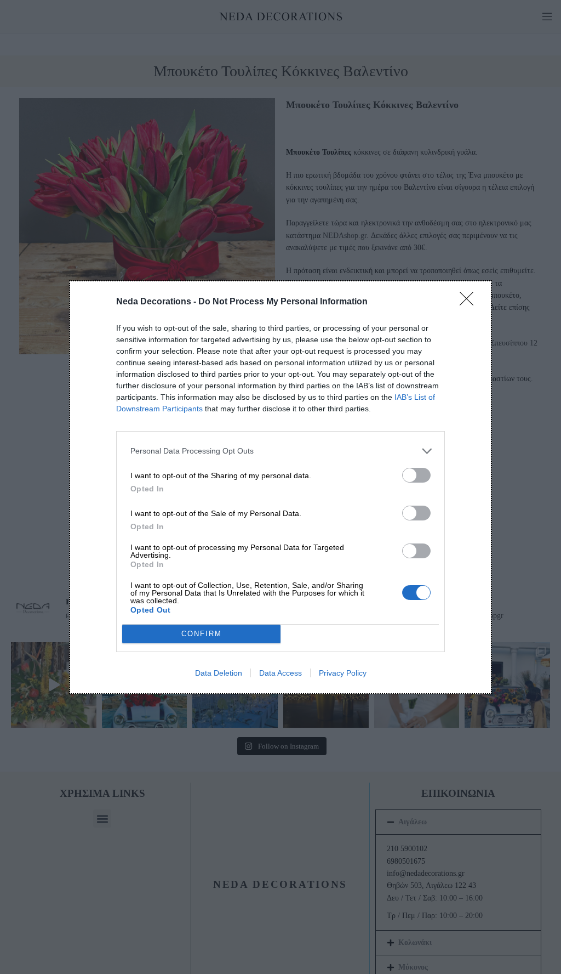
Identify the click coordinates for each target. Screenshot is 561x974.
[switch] (416, 475)
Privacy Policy (343, 673)
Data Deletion (218, 673)
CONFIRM (201, 634)
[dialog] (280, 487)
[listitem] (280, 451)
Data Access (280, 673)
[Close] (470, 302)
